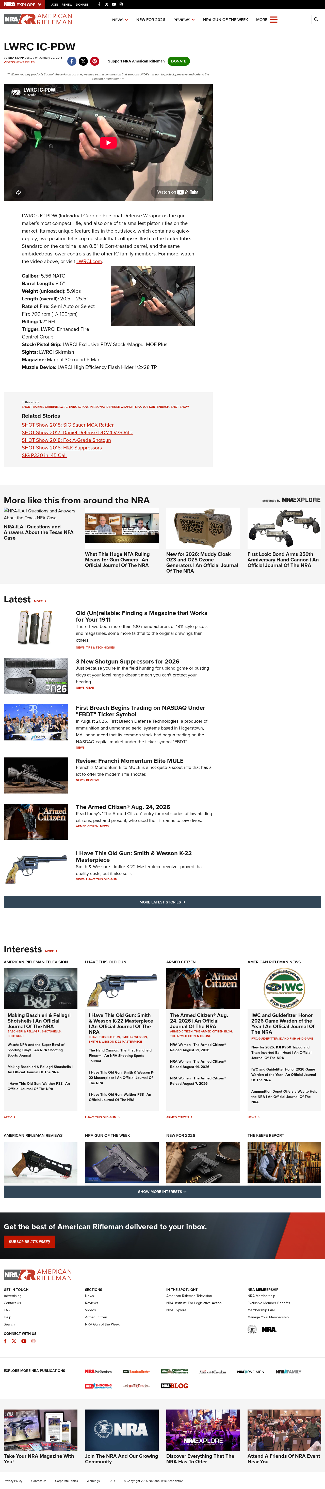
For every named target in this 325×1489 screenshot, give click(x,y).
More (38, 601)
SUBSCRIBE (29, 1241)
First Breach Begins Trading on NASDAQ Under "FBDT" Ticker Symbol (140, 711)
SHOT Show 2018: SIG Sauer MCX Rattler (68, 425)
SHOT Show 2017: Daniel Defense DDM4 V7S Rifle (77, 432)
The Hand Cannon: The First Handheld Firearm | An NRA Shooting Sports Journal (120, 1056)
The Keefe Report (266, 1135)
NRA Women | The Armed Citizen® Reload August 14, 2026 (198, 1064)
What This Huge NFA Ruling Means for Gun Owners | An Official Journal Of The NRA (117, 559)
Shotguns (16, 1036)
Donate (82, 4)
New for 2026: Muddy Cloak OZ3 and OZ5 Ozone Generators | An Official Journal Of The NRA (202, 562)
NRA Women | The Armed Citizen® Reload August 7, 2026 (198, 1081)
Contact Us (12, 1303)
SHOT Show (180, 406)
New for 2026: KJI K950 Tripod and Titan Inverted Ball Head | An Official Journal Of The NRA (281, 1053)
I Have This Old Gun (101, 879)
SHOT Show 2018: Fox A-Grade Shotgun (66, 440)
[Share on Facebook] (71, 58)
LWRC (63, 406)
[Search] (316, 19)
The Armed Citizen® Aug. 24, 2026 (123, 807)
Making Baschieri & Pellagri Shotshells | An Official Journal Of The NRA (39, 1020)
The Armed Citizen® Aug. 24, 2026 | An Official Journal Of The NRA (199, 1020)
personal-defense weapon (112, 406)
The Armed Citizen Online (190, 1036)
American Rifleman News (274, 962)
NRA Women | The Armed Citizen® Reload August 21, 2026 (198, 1047)
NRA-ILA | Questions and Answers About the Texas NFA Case (39, 532)
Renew (67, 4)
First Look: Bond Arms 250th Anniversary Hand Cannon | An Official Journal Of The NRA (283, 559)
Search (9, 1324)
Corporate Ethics (66, 1481)
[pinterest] (94, 58)
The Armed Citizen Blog (213, 1031)
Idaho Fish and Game (296, 1038)
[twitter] (83, 58)
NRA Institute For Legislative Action (194, 1303)
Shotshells (51, 1031)
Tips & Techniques (100, 647)
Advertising (13, 1296)
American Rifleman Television (36, 962)
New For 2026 (150, 20)
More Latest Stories (183, 902)
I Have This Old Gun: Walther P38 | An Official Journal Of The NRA (39, 1086)
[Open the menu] (274, 19)
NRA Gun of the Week (225, 20)
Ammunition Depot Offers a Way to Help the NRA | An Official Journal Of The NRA (284, 1097)
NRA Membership (261, 1296)
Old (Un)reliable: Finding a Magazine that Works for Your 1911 (141, 616)
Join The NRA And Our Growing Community (121, 1458)
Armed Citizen (87, 826)
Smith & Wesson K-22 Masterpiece (115, 1041)
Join (54, 4)
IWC (254, 1038)
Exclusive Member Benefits (269, 1303)
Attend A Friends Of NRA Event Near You (284, 1458)
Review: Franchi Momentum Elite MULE (130, 760)
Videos (9, 62)
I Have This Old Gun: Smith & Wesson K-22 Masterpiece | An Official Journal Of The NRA (121, 1023)
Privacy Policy (13, 1481)
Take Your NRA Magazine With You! (39, 1458)
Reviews (181, 20)
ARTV (8, 1117)
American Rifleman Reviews (33, 1135)
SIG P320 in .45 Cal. (44, 455)
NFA (138, 406)
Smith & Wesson (134, 1037)
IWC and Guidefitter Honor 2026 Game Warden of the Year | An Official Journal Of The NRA (283, 1023)
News (118, 20)
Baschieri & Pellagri (24, 1031)
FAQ (7, 1310)
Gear (90, 687)
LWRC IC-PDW (78, 406)
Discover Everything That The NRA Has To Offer (200, 1458)
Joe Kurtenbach (156, 406)
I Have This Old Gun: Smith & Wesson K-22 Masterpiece (134, 856)
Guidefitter (268, 1038)
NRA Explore (176, 1310)
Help (7, 1317)
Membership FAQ (261, 1310)
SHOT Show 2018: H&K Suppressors (62, 447)
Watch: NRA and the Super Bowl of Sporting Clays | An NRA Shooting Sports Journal (36, 1050)
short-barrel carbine (40, 406)
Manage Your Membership (268, 1317)
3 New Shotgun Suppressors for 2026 (128, 661)
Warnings (93, 1481)
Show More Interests (190, 1191)
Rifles (30, 62)
